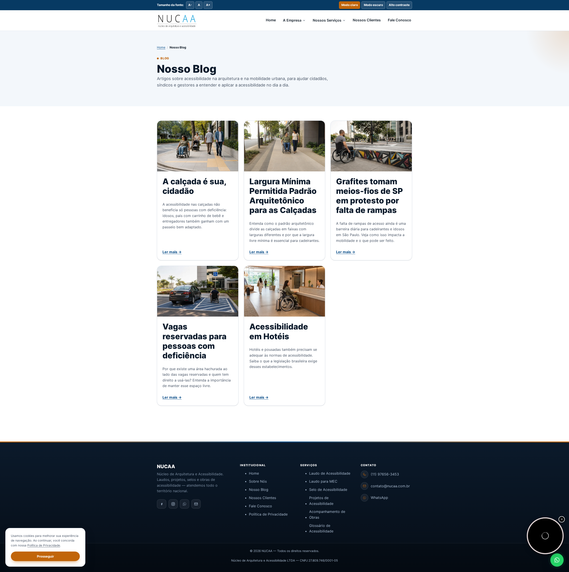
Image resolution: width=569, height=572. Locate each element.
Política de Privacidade (268, 514)
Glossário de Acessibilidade (321, 528)
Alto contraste (399, 5)
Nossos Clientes (367, 20)
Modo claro (349, 5)
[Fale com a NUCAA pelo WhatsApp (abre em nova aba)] (557, 560)
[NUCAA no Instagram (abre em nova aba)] (173, 504)
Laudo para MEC (323, 481)
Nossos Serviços (327, 20)
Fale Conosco (399, 20)
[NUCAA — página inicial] (176, 21)
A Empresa (292, 20)
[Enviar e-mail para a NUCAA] (196, 504)
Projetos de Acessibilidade (321, 501)
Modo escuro (373, 5)
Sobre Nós (258, 481)
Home (271, 20)
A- (190, 5)
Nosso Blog (258, 489)
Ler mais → (172, 252)
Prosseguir (45, 556)
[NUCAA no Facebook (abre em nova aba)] (161, 504)
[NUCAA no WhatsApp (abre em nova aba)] (184, 504)
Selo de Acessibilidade (328, 489)
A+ (208, 5)
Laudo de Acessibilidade (329, 473)
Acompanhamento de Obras (327, 514)
